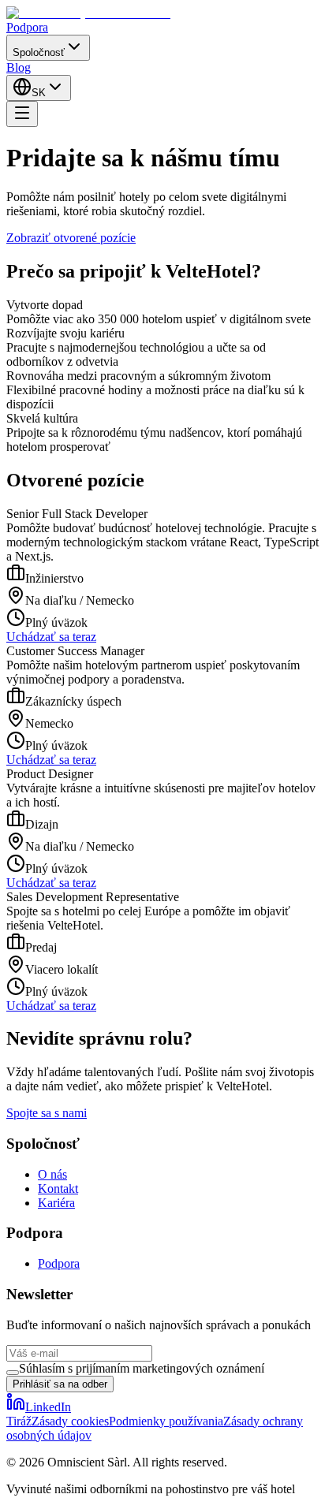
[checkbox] (12, 1372)
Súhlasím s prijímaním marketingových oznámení (141, 1368)
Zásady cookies (70, 1421)
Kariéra (56, 1202)
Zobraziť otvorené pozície (71, 237)
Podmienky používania (166, 1421)
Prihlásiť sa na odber (60, 1384)
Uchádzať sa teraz (51, 636)
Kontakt (58, 1188)
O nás (52, 1174)
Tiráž (19, 1421)
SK (39, 93)
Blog (18, 67)
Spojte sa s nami (46, 1113)
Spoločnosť (39, 52)
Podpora (27, 27)
